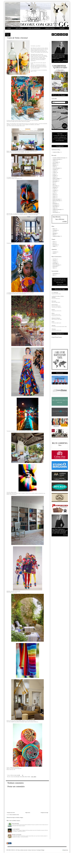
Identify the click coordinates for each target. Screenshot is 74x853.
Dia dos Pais (55, 266)
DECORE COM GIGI (11, 850)
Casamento (55, 262)
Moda (54, 234)
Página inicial (27, 812)
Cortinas (54, 171)
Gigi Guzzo (34, 850)
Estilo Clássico (55, 179)
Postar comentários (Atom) (14, 814)
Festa (53, 182)
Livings (54, 191)
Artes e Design (55, 162)
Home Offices (55, 185)
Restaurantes (55, 203)
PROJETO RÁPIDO (50, 28)
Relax (54, 202)
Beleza (54, 228)
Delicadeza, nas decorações (16, 834)
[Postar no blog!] (32, 776)
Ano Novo (54, 259)
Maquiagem (55, 233)
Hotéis (54, 241)
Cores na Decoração (16, 776)
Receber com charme (56, 199)
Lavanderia (55, 190)
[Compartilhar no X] (33, 776)
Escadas (54, 174)
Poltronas (54, 194)
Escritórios (54, 175)
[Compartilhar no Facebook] (34, 776)
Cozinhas (54, 172)
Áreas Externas (55, 212)
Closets (54, 166)
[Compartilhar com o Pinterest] (35, 776)
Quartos (54, 197)
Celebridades (55, 230)
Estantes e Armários (56, 178)
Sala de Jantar (55, 206)
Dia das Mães (55, 263)
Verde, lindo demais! (15, 823)
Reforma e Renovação (56, 200)
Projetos (54, 196)
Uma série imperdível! (16, 829)
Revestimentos (55, 205)
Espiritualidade (55, 273)
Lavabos (54, 188)
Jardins (26, 776)
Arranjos (54, 160)
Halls (53, 184)
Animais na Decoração (57, 159)
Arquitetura (55, 251)
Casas (54, 253)
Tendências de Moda (56, 236)
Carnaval (54, 260)
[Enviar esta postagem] (22, 775)
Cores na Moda (22, 776)
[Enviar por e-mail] (31, 776)
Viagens (54, 246)
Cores (12, 776)
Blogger (43, 850)
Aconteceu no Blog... (56, 152)
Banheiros (54, 163)
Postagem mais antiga (44, 812)
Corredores (55, 169)
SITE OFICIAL (19, 28)
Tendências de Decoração (57, 209)
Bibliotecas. (55, 165)
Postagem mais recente (11, 812)
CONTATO (61, 28)
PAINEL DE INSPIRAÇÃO (34, 28)
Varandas (28, 776)
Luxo (54, 193)
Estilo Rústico (55, 181)
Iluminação (55, 187)
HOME (9, 28)
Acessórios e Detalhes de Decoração (59, 157)
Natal (54, 267)
